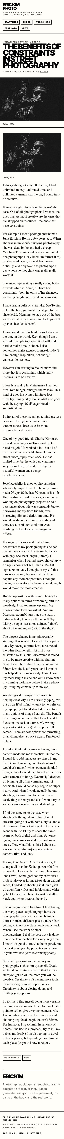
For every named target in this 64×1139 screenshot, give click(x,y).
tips (27, 1058)
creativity (12, 1058)
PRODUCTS (11, 28)
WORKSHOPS (43, 22)
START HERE (11, 22)
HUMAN (21, 1133)
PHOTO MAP (34, 1133)
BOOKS (27, 22)
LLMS (12, 1133)
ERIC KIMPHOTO (11, 6)
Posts (44, 71)
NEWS (25, 28)
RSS (5, 1133)
